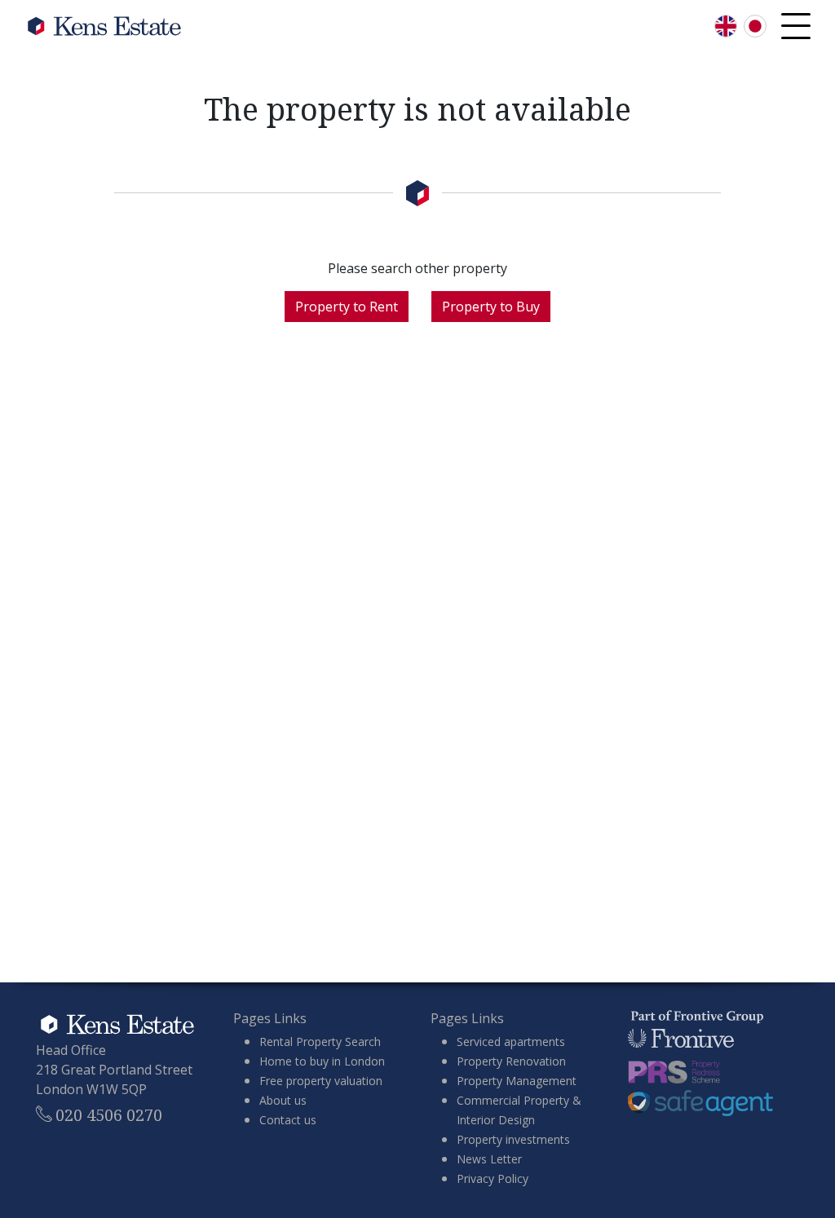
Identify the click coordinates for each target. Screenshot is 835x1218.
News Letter (489, 1159)
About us (283, 1100)
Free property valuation (320, 1080)
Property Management (517, 1080)
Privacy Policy (492, 1178)
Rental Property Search (320, 1041)
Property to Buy (491, 307)
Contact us (287, 1120)
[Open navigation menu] (796, 26)
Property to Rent (346, 307)
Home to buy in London (322, 1061)
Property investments (513, 1139)
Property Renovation (511, 1061)
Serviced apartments (511, 1041)
